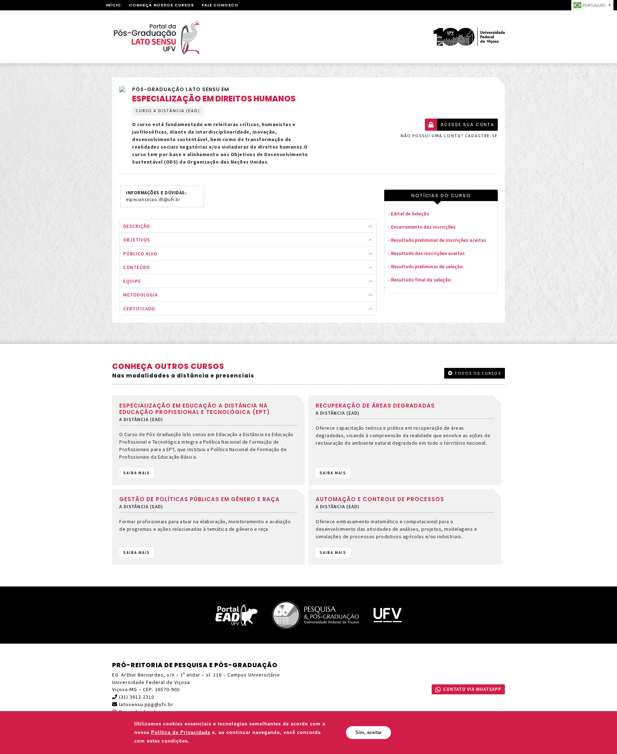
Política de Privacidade (180, 732)
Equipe (132, 281)
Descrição (136, 226)
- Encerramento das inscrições (422, 227)
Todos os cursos (477, 373)
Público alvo (140, 254)
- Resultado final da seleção (419, 279)
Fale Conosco (220, 5)
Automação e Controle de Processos (380, 499)
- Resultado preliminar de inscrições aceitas (437, 240)
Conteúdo (136, 267)
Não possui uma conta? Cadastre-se (449, 135)
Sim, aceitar (368, 732)
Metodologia (140, 295)
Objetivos (136, 240)
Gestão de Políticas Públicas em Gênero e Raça (199, 499)
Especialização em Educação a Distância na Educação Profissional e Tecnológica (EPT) (194, 409)
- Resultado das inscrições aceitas (426, 253)
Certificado (139, 309)
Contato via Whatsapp (472, 689)
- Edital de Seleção (408, 213)
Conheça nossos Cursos (161, 5)
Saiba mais (136, 472)
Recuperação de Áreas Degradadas (375, 405)
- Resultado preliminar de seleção (425, 266)
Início (113, 5)
